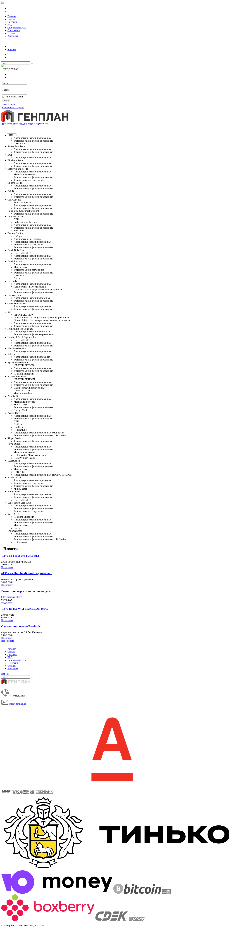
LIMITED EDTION (24, 365)
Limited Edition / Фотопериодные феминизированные (42, 320)
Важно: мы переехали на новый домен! (27, 591)
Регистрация (8, 104)
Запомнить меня (14, 96)
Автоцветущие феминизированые (32, 356)
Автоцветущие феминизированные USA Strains (39, 432)
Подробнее (7, 567)
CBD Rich (19, 275)
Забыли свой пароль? (13, 107)
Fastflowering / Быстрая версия (30, 286)
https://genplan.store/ (11, 597)
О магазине (13, 30)
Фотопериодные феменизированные (33, 334)
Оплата (11, 19)
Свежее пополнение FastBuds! (21, 626)
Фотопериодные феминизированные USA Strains (40, 435)
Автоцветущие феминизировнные (32, 298)
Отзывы (11, 33)
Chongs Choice (21, 410)
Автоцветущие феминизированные (32, 138)
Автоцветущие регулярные (28, 239)
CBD (16, 219)
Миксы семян (21, 267)
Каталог (11, 649)
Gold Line (19, 427)
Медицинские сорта (24, 174)
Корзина (11, 49)
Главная (11, 16)
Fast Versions (20, 542)
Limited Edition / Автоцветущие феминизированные (41, 317)
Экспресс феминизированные (29, 387)
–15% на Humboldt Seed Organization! (26, 573)
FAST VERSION (22, 202)
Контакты (12, 36)
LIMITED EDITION (24, 379)
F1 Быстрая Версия (24, 373)
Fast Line (18, 424)
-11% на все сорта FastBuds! (20, 555)
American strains (22, 390)
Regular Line (20, 429)
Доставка (12, 22)
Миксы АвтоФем (23, 393)
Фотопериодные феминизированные (33, 140)
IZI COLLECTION (23, 314)
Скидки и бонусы (16, 27)
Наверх (5, 673)
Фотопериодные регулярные (29, 180)
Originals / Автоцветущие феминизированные (38, 289)
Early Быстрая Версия (25, 222)
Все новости (7, 640)
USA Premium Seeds (24, 458)
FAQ (9, 24)
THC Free (19, 230)
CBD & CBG (20, 143)
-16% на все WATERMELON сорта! (25, 608)
